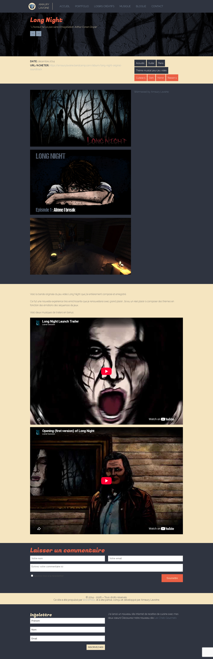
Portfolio (82, 6)
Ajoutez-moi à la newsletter (49, 576)
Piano (160, 63)
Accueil (65, 6)
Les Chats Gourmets (165, 617)
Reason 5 (172, 77)
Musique (125, 6)
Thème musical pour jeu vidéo (151, 70)
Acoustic (140, 63)
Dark (151, 77)
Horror (160, 77)
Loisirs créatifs (104, 6)
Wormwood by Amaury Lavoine (151, 91)
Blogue (141, 6)
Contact (157, 6)
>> (39, 33)
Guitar (151, 63)
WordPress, (89, 599)
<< (33, 33)
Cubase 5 (140, 77)
